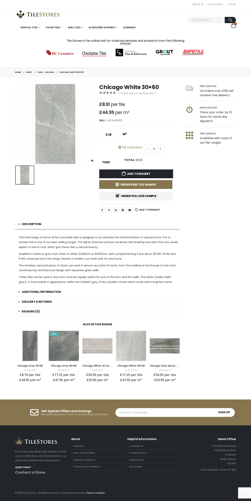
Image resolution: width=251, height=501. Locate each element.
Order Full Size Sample (139, 196)
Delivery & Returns (84, 460)
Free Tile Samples (84, 453)
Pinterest (123, 210)
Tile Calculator (132, 147)
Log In (232, 4)
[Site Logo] (38, 14)
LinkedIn (116, 210)
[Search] (230, 20)
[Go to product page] (30, 346)
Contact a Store (30, 472)
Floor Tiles (53, 27)
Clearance (129, 27)
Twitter (109, 210)
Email (129, 210)
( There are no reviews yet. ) (137, 93)
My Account (216, 4)
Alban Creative (96, 493)
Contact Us (136, 446)
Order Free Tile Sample (138, 184)
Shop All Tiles (29, 27)
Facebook (102, 210)
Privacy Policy (138, 453)
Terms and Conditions (87, 466)
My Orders (136, 466)
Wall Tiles (74, 27)
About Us (198, 4)
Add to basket (138, 174)
